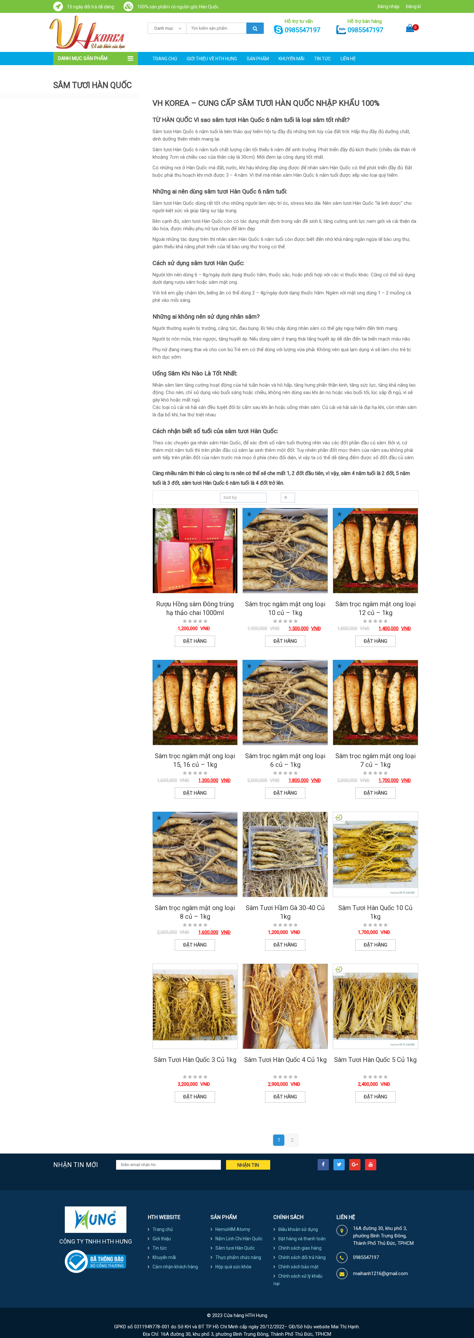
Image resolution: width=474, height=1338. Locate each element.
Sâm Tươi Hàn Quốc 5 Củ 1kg (375, 1060)
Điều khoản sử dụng (298, 1229)
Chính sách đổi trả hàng (302, 1257)
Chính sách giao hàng (299, 1248)
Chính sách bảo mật (298, 1266)
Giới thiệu (162, 1238)
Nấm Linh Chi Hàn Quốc (238, 1238)
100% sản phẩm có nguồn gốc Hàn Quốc (177, 6)
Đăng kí (413, 6)
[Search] (255, 28)
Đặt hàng (195, 641)
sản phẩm (258, 58)
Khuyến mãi (291, 58)
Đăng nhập (389, 6)
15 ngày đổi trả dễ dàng (90, 6)
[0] (410, 22)
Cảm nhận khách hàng (175, 1266)
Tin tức (322, 58)
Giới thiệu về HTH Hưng (212, 58)
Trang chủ (165, 58)
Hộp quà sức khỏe (233, 1266)
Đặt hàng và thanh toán (302, 1238)
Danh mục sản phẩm (82, 58)
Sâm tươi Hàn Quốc (235, 1248)
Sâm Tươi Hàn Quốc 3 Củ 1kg (195, 1060)
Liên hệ (348, 58)
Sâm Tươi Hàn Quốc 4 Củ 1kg (285, 1060)
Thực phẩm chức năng (238, 1257)
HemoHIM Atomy (232, 1229)
